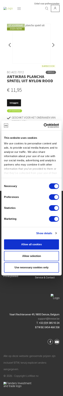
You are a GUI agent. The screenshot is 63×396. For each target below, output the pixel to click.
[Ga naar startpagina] (8, 8)
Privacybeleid (11, 276)
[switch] (54, 197)
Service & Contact (45, 277)
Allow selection (31, 255)
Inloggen (14, 102)
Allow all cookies (31, 244)
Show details (44, 233)
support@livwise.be (48, 318)
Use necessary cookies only (31, 267)
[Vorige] (9, 43)
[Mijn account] (55, 8)
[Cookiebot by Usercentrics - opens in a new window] (44, 125)
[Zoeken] (46, 8)
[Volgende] (53, 43)
